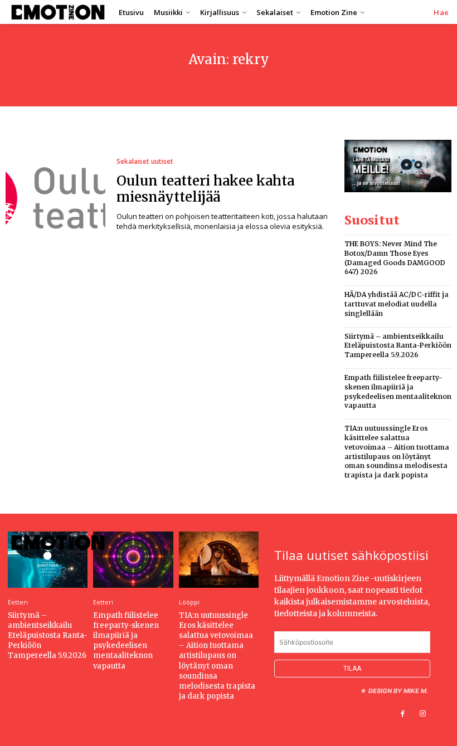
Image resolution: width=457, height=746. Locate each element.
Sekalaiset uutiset (144, 161)
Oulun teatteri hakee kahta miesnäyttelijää (205, 189)
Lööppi (189, 602)
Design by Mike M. (398, 691)
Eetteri (18, 602)
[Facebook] (403, 713)
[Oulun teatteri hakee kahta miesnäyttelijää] (55, 195)
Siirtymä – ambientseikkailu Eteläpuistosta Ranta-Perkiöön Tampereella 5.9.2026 (397, 345)
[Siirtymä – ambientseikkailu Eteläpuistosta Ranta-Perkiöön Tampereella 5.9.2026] (47, 559)
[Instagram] (423, 713)
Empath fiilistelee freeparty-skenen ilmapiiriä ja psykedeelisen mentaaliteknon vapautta (126, 641)
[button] (441, 12)
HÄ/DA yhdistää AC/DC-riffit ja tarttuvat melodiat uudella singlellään (396, 304)
